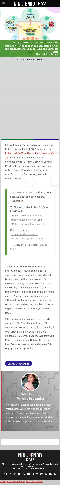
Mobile (46, 54)
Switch (54, 54)
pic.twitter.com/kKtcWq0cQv (27, 238)
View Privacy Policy (19, 468)
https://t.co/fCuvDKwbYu (24, 234)
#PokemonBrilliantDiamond (26, 215)
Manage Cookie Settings (38, 468)
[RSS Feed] (55, 473)
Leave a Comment (19, 42)
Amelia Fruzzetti (51, 42)
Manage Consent (34, 481)
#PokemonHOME (25, 192)
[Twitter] (23, 473)
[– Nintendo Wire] (30, 457)
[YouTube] (28, 473)
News (39, 54)
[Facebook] (5, 473)
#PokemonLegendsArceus (25, 223)
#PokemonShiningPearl (23, 219)
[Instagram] (10, 473)
